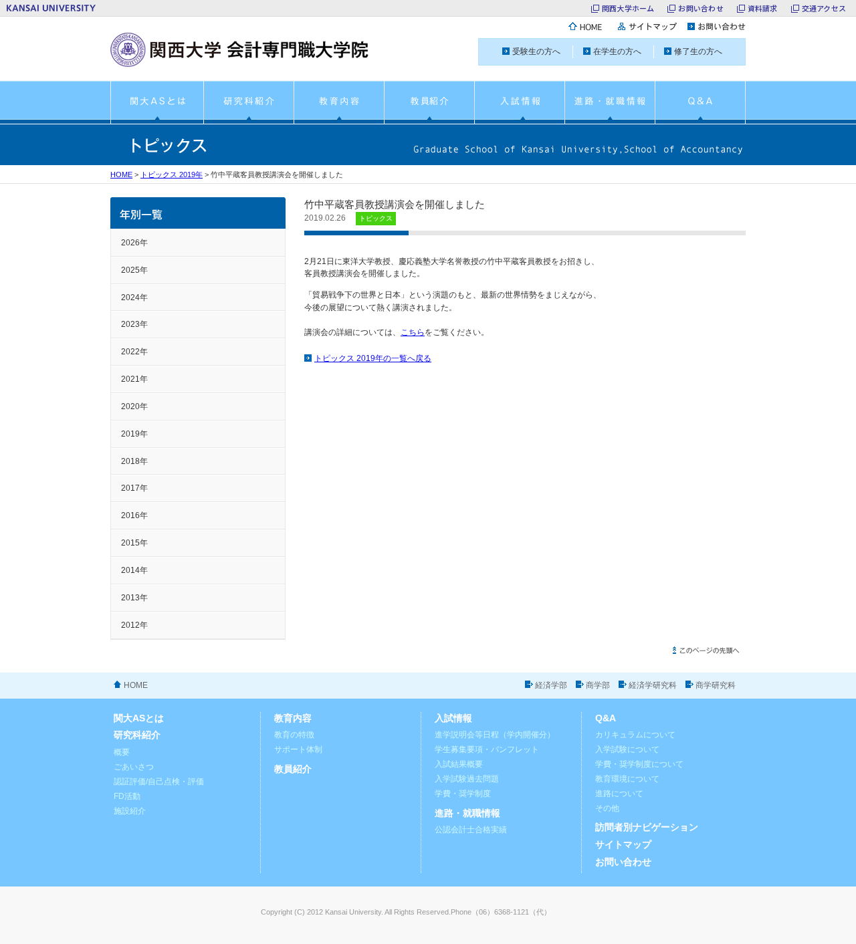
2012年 (134, 625)
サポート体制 (298, 749)
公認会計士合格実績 (471, 829)
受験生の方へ (536, 51)
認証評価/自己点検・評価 (159, 781)
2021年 (134, 379)
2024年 (134, 297)
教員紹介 (293, 769)
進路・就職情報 (467, 813)
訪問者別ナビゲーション (646, 827)
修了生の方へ (698, 51)
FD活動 (127, 796)
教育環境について (627, 779)
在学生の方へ (617, 51)
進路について (619, 793)
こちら (413, 332)
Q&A (605, 718)
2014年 (134, 570)
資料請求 (763, 8)
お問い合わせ (700, 8)
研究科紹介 (137, 735)
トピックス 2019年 (171, 174)
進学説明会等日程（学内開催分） (495, 734)
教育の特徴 (294, 734)
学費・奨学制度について (639, 764)
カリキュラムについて (635, 734)
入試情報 (453, 718)
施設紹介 (130, 811)
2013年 (134, 597)
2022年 (134, 351)
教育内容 (293, 718)
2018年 (134, 461)
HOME (121, 174)
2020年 (134, 406)
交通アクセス (824, 8)
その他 (607, 808)
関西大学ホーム (628, 8)
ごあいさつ (134, 767)
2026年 (134, 242)
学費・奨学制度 (463, 793)
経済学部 (551, 685)
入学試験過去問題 (467, 779)
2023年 (134, 324)
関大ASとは (139, 718)
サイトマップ (623, 845)
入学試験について (627, 749)
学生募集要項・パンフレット (487, 749)
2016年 (134, 515)
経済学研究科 (653, 685)
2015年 (134, 543)
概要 (122, 752)
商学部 (598, 685)
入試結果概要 (459, 764)
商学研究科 (716, 685)
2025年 (134, 270)
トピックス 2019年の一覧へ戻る (372, 358)
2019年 (134, 434)
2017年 (134, 488)
